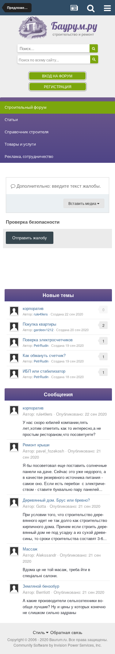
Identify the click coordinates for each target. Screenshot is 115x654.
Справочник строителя (26, 132)
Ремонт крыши (36, 445)
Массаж (30, 549)
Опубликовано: (81, 414)
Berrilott (43, 592)
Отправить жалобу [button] (29, 238)
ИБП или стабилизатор (44, 371)
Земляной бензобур (41, 586)
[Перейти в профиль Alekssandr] (14, 551)
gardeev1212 (43, 329)
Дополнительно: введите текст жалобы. (58, 185)
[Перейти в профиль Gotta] (14, 502)
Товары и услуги (20, 144)
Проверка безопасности (32, 221)
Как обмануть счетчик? (44, 355)
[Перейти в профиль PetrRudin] (14, 342)
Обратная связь (66, 632)
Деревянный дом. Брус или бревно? (56, 500)
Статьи (11, 119)
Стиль (39, 632)
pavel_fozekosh (50, 451)
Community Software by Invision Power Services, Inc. (57, 645)
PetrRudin (41, 345)
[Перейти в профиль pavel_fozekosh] (14, 447)
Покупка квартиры (39, 324)
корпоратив (33, 308)
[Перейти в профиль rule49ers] (14, 310)
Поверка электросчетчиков (48, 340)
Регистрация (57, 86)
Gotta (41, 506)
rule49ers (41, 313)
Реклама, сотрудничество (29, 156)
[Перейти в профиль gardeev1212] (14, 326)
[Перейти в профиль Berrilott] (14, 588)
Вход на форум (57, 75)
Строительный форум (26, 107)
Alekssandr (46, 555)
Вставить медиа (82, 203)
